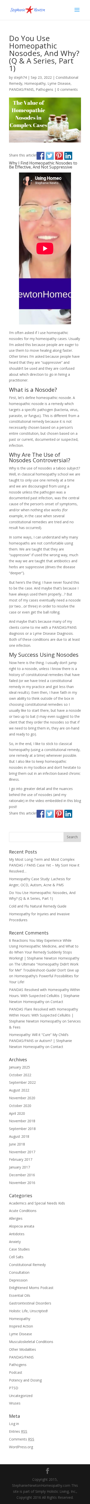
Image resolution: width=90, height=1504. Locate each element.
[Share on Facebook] (40, 156)
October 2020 (20, 1105)
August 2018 (19, 1136)
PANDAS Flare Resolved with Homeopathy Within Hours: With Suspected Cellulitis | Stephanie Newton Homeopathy (43, 1015)
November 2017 (22, 1152)
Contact (56, 1001)
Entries (18, 1431)
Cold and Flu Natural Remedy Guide (37, 906)
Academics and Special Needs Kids (37, 1203)
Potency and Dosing (25, 1380)
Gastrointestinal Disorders (30, 1303)
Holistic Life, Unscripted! (28, 1310)
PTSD (13, 1388)
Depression (18, 1280)
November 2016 (22, 1182)
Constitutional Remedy (27, 1264)
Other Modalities (22, 1349)
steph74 (20, 77)
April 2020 (17, 1113)
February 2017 (20, 1159)
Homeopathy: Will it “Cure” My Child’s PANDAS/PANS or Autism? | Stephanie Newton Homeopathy (40, 1040)
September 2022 (22, 1082)
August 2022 (19, 1090)
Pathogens (44, 89)
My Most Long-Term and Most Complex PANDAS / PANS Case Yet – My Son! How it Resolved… (44, 865)
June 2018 (17, 1144)
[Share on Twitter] (50, 156)
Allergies (15, 1218)
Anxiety (15, 1241)
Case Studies (19, 1249)
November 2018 (22, 1120)
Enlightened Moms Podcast (31, 1287)
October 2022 (20, 1074)
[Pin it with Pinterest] (59, 156)
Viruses (14, 1403)
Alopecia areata (21, 1226)
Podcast (15, 1372)
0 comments (67, 89)
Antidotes (16, 1234)
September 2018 (22, 1128)
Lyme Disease (59, 83)
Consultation (19, 1272)
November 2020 (22, 1098)
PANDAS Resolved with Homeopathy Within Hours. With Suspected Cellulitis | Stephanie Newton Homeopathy (44, 995)
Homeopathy (35, 83)
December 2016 (22, 1174)
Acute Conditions (22, 1210)
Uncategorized (20, 1395)
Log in (14, 1423)
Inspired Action (21, 1326)
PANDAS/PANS (21, 89)
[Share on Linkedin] (68, 156)
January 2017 (19, 1167)
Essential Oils (19, 1295)
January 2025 (19, 1067)
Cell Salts (16, 1256)
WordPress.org (21, 1446)
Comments (21, 1439)
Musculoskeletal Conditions (31, 1341)
